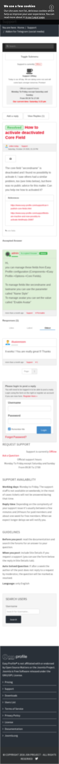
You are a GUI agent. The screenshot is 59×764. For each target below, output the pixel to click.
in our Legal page (35, 17)
